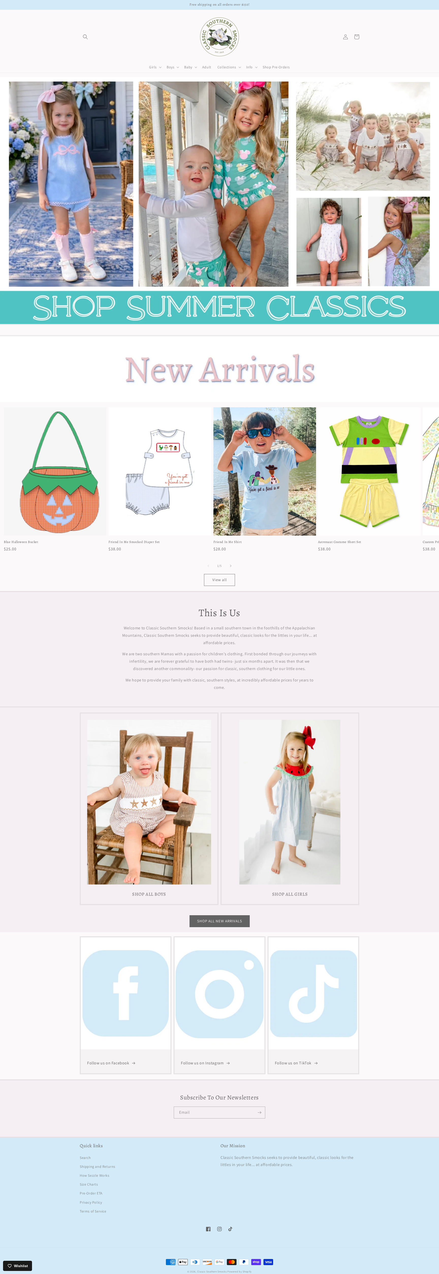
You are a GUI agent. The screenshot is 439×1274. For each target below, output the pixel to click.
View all (219, 579)
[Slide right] (230, 565)
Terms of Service (93, 1211)
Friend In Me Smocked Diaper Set (134, 542)
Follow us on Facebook (108, 1063)
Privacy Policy (91, 1202)
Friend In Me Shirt (227, 542)
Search (85, 1157)
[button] (85, 36)
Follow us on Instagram (202, 1063)
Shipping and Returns (97, 1166)
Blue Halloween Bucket (21, 542)
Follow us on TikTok (293, 1063)
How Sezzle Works (94, 1175)
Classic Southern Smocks (212, 1271)
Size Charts (89, 1184)
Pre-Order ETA (91, 1193)
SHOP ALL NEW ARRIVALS (219, 921)
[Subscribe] (259, 1112)
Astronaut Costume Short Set (339, 542)
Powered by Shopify (239, 1271)
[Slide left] (208, 565)
